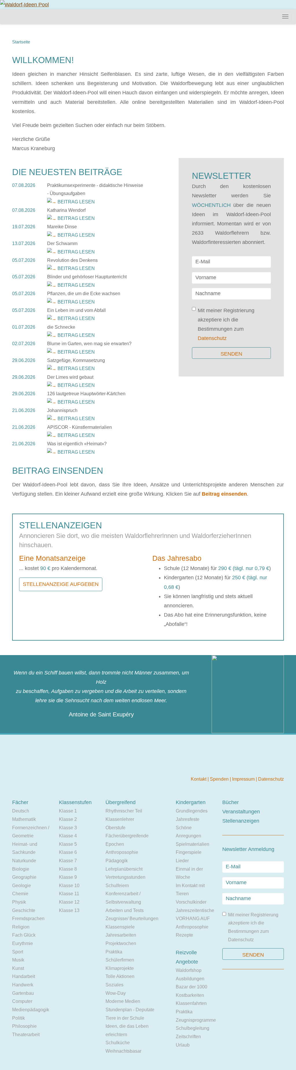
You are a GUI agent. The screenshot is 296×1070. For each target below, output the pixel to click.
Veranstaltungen (241, 812)
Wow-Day (116, 993)
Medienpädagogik (30, 1009)
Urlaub (183, 1045)
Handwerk (22, 984)
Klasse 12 (69, 902)
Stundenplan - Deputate (130, 1009)
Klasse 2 (68, 819)
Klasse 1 (68, 810)
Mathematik (24, 819)
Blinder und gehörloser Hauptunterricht (87, 276)
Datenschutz (212, 338)
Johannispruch (62, 410)
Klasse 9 (68, 877)
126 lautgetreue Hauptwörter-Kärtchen (86, 393)
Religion (20, 926)
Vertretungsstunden (125, 877)
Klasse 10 (69, 885)
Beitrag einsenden (224, 494)
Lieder (182, 860)
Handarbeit (23, 976)
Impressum (244, 779)
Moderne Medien (123, 1001)
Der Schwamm (62, 243)
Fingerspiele (188, 852)
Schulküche (118, 1042)
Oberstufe (115, 827)
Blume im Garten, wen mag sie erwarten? (89, 343)
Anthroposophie (122, 852)
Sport (17, 951)
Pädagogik (117, 860)
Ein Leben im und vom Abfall (76, 310)
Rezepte (184, 935)
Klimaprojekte (120, 968)
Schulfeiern (117, 885)
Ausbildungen (190, 978)
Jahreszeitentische (195, 910)
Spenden (220, 779)
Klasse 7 (68, 860)
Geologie (21, 885)
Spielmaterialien (192, 844)
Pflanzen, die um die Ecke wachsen (83, 293)
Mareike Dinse (62, 226)
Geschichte (23, 910)
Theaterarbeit (26, 1034)
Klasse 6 (68, 852)
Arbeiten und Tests (125, 910)
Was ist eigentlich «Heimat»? (77, 443)
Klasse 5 (68, 844)
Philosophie (24, 1026)
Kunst (18, 968)
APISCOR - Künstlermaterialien (79, 427)
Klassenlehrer (120, 819)
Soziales (114, 984)
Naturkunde (24, 860)
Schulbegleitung (192, 1028)
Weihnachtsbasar (123, 1051)
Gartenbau (23, 993)
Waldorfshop (188, 970)
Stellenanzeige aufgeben (61, 584)
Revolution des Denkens (72, 260)
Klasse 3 (68, 827)
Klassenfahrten (191, 1003)
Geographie (24, 877)
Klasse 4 (68, 835)
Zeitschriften (188, 1036)
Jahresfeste (187, 819)
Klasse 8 (68, 869)
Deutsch (20, 810)
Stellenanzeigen (240, 821)
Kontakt (199, 779)
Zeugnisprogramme (196, 1020)
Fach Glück (24, 935)
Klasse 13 (69, 910)
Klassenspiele (120, 926)
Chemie (20, 893)
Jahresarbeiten (121, 935)
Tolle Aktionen (120, 976)
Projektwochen (121, 943)
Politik (18, 1018)
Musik (18, 959)
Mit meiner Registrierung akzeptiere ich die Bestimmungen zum (226, 324)
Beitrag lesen (76, 201)
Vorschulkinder (191, 902)
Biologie (20, 869)
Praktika (114, 951)
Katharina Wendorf (66, 210)
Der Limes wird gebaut (70, 377)
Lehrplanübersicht (124, 869)
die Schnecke (61, 327)
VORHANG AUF (193, 918)
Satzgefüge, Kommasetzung (76, 360)
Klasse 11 (69, 893)
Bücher (230, 802)
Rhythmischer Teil (124, 810)
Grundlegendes (192, 810)
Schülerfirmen (120, 959)
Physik (19, 902)
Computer (22, 1001)
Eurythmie (22, 943)
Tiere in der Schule (125, 1018)
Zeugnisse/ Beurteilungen (132, 918)
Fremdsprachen (28, 918)
